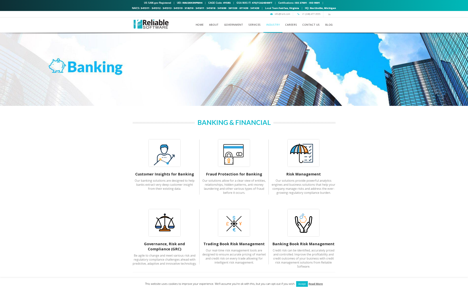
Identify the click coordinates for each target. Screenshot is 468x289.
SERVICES (254, 24)
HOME (200, 24)
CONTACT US (311, 24)
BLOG (329, 24)
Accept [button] (302, 284)
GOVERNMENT (233, 24)
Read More (316, 284)
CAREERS (291, 24)
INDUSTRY (273, 24)
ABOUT (214, 24)
